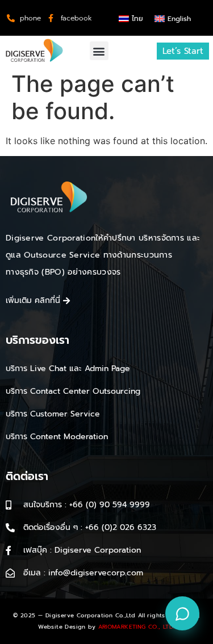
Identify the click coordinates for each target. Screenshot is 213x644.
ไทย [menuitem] (137, 19)
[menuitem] (131, 19)
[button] (99, 50)
